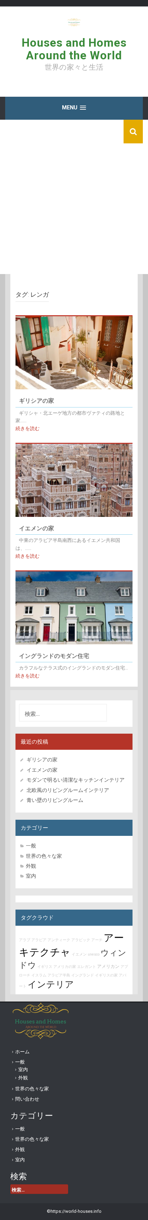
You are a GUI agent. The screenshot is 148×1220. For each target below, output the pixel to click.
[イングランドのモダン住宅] (74, 607)
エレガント (86, 966)
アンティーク (58, 940)
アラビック (80, 940)
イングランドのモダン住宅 (54, 655)
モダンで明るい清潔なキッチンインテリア (76, 780)
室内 (31, 876)
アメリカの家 (64, 966)
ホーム (22, 1051)
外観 (31, 866)
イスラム (38, 975)
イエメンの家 (36, 528)
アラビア (38, 940)
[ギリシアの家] (74, 352)
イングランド (82, 975)
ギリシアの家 (39, 400)
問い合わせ (27, 1099)
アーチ (97, 940)
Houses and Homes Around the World (74, 49)
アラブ (24, 940)
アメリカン (108, 966)
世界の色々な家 (44, 856)
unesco (93, 954)
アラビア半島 (58, 975)
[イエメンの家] (74, 480)
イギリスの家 (106, 975)
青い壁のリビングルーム (55, 800)
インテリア (51, 984)
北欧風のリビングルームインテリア (68, 790)
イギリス (44, 966)
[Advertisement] (74, 197)
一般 (31, 846)
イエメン (79, 954)
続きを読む (27, 428)
